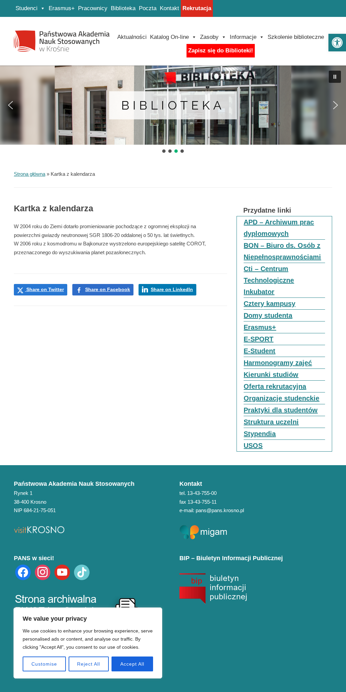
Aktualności (132, 37)
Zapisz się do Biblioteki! (220, 50)
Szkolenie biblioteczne (296, 37)
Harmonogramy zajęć (278, 362)
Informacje (243, 37)
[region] (88, 642)
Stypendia (260, 433)
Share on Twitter (44, 289)
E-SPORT (258, 339)
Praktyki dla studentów (281, 410)
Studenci (27, 8)
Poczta (147, 8)
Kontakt (169, 8)
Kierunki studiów (271, 374)
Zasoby (209, 37)
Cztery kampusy (269, 303)
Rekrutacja (196, 8)
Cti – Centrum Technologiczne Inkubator (269, 280)
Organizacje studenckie (281, 398)
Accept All (132, 664)
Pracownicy (92, 8)
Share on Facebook (107, 289)
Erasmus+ (62, 8)
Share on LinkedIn (172, 289)
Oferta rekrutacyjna (275, 386)
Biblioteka (123, 8)
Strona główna (29, 174)
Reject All (88, 664)
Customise (44, 664)
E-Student (259, 351)
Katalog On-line (169, 37)
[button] (337, 42)
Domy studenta (268, 315)
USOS (253, 445)
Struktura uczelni (271, 422)
